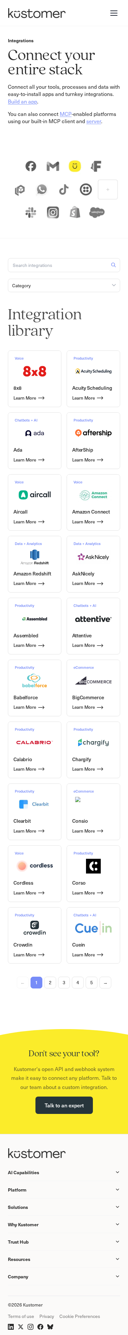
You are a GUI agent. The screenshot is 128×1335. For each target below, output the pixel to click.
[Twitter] (21, 1327)
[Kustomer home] (37, 13)
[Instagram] (30, 1327)
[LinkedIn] (11, 1327)
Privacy (46, 1316)
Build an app (22, 101)
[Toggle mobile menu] (114, 13)
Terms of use (21, 1316)
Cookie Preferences (79, 1316)
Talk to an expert (64, 1105)
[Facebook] (40, 1327)
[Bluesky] (50, 1327)
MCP (66, 114)
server (93, 121)
